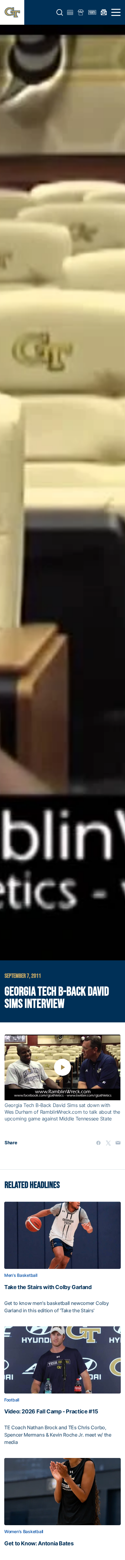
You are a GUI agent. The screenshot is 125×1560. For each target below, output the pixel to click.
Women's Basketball (23, 1531)
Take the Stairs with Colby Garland (48, 1287)
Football (11, 1399)
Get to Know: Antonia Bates (39, 1543)
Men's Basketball (20, 1275)
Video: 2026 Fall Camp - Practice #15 (51, 1411)
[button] (60, 12)
